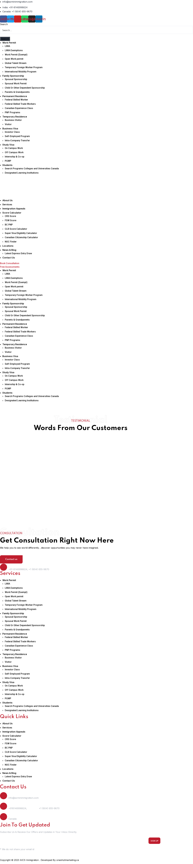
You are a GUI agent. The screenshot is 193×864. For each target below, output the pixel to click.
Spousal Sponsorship (16, 79)
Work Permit (9, 42)
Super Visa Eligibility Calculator (21, 233)
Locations (7, 245)
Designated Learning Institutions (22, 172)
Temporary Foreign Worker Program (24, 67)
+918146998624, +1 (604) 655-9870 (33, 808)
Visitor (8, 124)
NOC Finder (11, 241)
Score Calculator (11, 212)
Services (7, 204)
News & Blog (9, 250)
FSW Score (10, 220)
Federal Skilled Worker (16, 99)
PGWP (8, 161)
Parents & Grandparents (17, 92)
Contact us (11, 559)
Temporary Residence (14, 116)
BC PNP (9, 224)
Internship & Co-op (14, 156)
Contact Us (8, 257)
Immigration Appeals (13, 208)
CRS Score (10, 216)
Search (4, 24)
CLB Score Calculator (16, 229)
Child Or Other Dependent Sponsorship (25, 87)
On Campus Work (14, 148)
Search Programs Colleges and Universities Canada (32, 168)
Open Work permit (14, 59)
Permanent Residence (14, 96)
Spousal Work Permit (16, 83)
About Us (7, 200)
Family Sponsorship (13, 75)
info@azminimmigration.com (23, 797)
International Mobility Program (20, 71)
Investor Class (12, 132)
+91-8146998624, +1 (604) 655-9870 (28, 569)
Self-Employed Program (17, 136)
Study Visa (8, 144)
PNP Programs (12, 112)
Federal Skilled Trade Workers (20, 104)
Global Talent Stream (15, 63)
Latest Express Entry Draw (18, 253)
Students (7, 165)
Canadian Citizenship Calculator (21, 237)
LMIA (7, 46)
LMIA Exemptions (14, 50)
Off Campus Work (14, 152)
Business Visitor (13, 120)
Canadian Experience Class (19, 108)
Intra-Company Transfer (17, 140)
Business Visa (10, 128)
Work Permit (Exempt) (16, 54)
